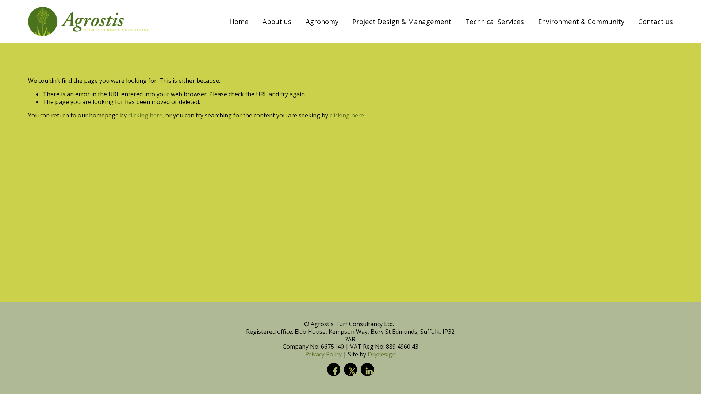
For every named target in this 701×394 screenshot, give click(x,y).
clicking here (145, 115)
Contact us (655, 21)
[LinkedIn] (367, 369)
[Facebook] (333, 369)
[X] (350, 369)
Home (239, 21)
